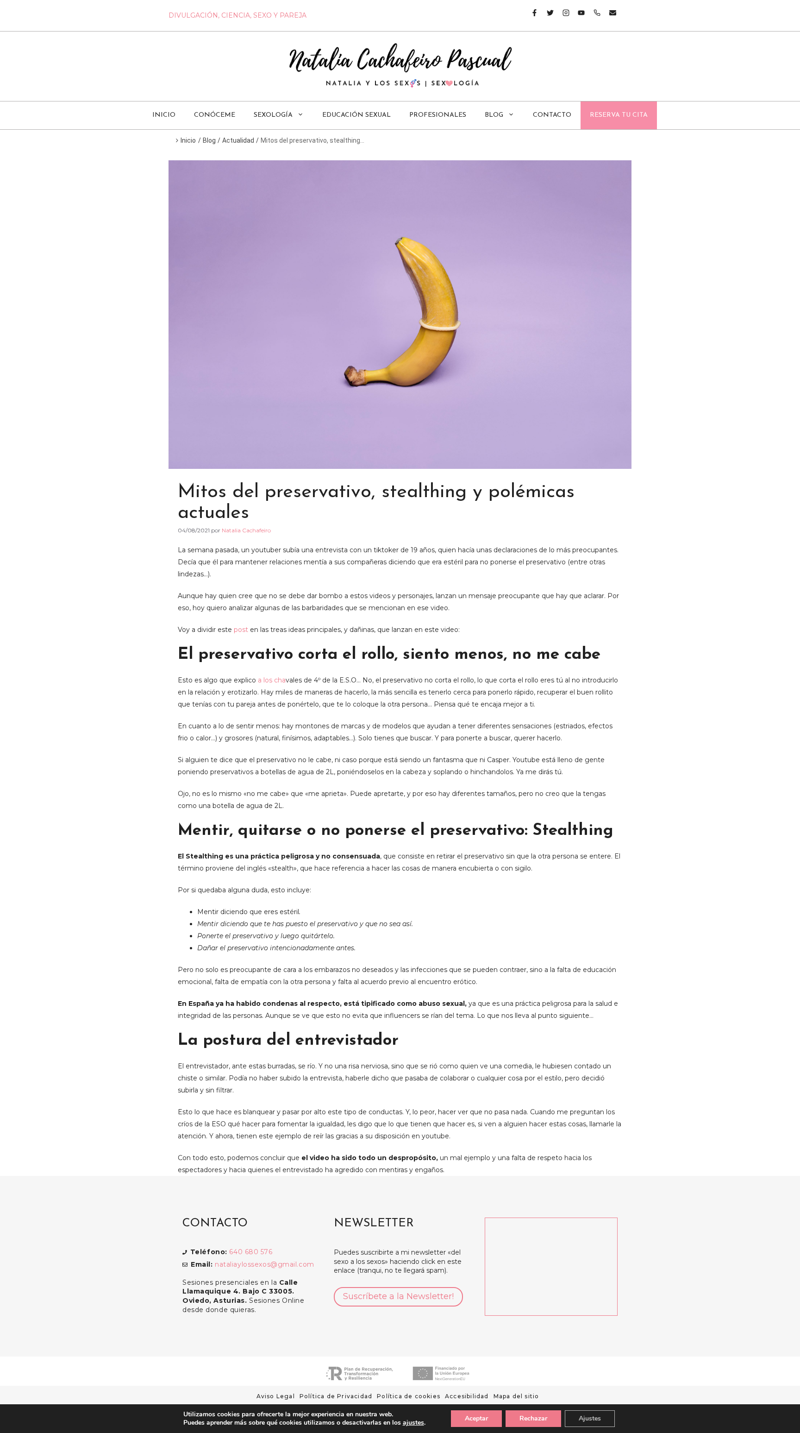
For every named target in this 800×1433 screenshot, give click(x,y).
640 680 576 (250, 1252)
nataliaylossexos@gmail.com (264, 1264)
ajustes (413, 1423)
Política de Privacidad (336, 1396)
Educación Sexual (356, 115)
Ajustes (590, 1418)
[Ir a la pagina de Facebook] (534, 12)
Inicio (163, 115)
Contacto (552, 115)
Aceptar (476, 1418)
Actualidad (238, 140)
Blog (494, 115)
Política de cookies (408, 1396)
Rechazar (533, 1418)
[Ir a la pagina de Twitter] (546, 12)
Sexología (273, 115)
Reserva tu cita (619, 115)
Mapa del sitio (516, 1396)
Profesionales (437, 115)
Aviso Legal (275, 1396)
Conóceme (214, 115)
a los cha (272, 680)
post (241, 629)
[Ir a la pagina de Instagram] (562, 12)
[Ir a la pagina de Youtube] (577, 12)
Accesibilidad (467, 1396)
